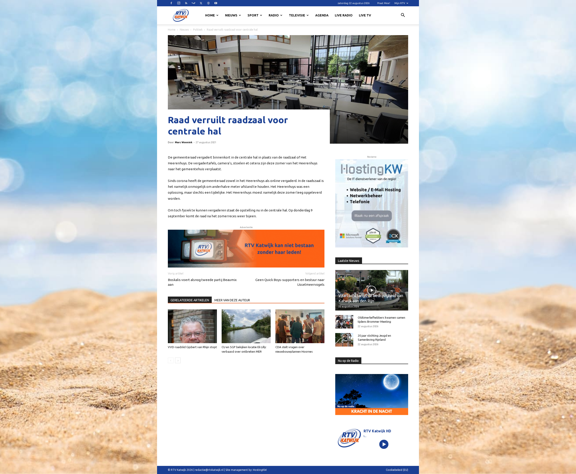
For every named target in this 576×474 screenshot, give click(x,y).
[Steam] (193, 3)
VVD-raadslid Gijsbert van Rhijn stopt (192, 347)
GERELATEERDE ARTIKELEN (190, 300)
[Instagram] (178, 3)
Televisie (297, 15)
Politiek (197, 29)
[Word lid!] (246, 249)
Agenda (321, 15)
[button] (402, 16)
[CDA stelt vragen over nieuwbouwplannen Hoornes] (299, 326)
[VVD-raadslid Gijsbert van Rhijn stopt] (192, 326)
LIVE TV (365, 15)
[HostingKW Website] (371, 203)
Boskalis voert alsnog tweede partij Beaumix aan (202, 282)
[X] (201, 3)
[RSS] (186, 3)
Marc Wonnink (183, 142)
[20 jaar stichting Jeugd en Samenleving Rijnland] (344, 340)
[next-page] (178, 360)
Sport (253, 15)
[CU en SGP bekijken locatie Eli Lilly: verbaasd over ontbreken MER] (246, 326)
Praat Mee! (383, 3)
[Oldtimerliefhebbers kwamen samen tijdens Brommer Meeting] (344, 322)
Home (210, 15)
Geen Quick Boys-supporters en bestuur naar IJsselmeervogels (289, 282)
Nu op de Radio (348, 361)
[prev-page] (170, 360)
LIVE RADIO (344, 15)
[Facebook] (171, 3)
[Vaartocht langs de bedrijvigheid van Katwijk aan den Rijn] (371, 290)
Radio (274, 15)
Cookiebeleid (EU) (397, 469)
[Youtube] (215, 3)
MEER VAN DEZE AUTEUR (232, 300)
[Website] (208, 3)
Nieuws (231, 15)
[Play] (384, 444)
